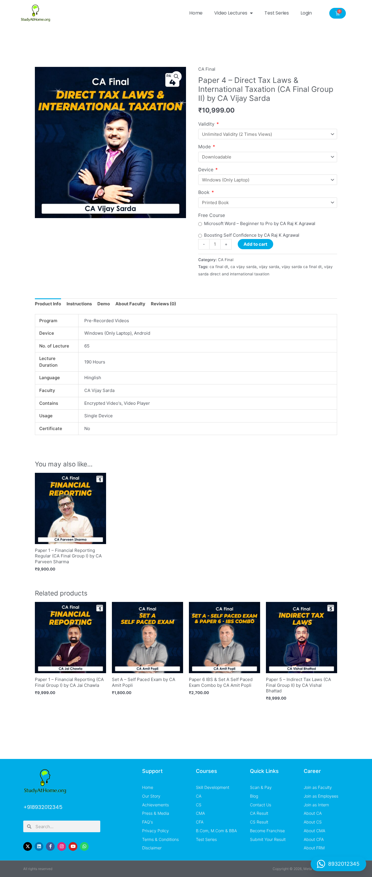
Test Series (276, 13)
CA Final (206, 69)
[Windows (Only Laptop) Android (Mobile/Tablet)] (267, 179)
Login (306, 13)
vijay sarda (269, 266)
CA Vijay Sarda (99, 390)
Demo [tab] (103, 303)
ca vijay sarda (243, 266)
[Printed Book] (267, 202)
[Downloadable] (267, 157)
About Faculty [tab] (130, 303)
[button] (176, 76)
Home (196, 13)
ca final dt (219, 266)
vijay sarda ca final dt (302, 266)
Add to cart (255, 244)
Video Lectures (230, 13)
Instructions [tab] (79, 303)
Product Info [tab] (48, 303)
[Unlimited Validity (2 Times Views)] (267, 134)
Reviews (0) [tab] (163, 303)
